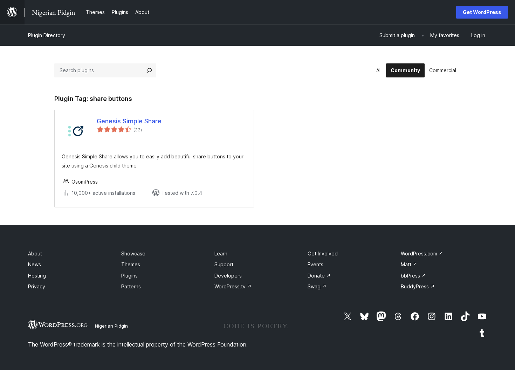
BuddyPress (418, 286)
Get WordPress (482, 12)
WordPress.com (422, 253)
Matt (409, 264)
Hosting (37, 276)
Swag (317, 286)
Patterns (131, 286)
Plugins (129, 276)
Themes (130, 264)
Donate (319, 276)
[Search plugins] (149, 70)
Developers (228, 276)
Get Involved (323, 253)
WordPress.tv (233, 286)
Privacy (36, 286)
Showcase (133, 253)
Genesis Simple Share (129, 121)
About (35, 253)
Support (223, 264)
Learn (220, 253)
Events (315, 264)
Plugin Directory (46, 35)
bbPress (413, 276)
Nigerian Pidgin (111, 326)
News (34, 264)
